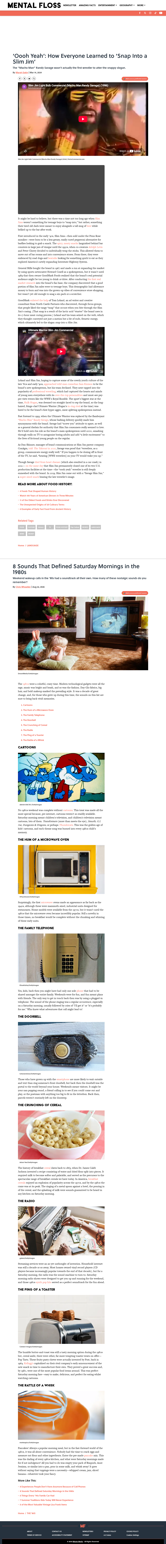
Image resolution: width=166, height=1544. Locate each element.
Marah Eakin (22, 72)
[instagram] (150, 13)
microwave (47, 902)
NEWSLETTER (69, 5)
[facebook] (139, 13)
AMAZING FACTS (87, 5)
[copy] (34, 78)
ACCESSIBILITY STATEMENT (62, 1535)
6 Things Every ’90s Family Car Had (37, 1495)
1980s (26, 684)
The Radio (28, 730)
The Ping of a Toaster (33, 735)
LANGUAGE (95, 527)
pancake (88, 1455)
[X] (145, 13)
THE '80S (31, 1513)
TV (50, 527)
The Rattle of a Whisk (33, 740)
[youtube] (160, 13)
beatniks (52, 258)
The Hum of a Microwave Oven (38, 709)
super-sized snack (29, 477)
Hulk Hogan (30, 402)
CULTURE (31, 527)
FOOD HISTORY (62, 527)
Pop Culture (75, 527)
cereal (47, 1168)
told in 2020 (42, 448)
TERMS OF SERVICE (34, 1535)
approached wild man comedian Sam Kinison (68, 384)
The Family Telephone (33, 714)
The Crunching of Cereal (35, 725)
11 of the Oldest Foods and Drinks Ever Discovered (44, 500)
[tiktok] (155, 13)
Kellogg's (28, 1363)
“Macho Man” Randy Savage (33, 420)
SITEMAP (86, 1535)
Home (21, 545)
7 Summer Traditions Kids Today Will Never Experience (46, 1500)
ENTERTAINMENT (106, 5)
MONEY (31, 534)
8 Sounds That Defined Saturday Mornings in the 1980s (47, 1491)
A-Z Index (107, 1535)
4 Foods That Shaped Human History (38, 491)
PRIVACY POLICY (110, 1531)
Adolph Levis (95, 247)
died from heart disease (47, 462)
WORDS (85, 527)
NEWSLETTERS (88, 1531)
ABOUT (29, 1531)
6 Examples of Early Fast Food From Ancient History (45, 509)
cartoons (68, 810)
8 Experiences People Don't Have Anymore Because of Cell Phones (53, 1486)
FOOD (22, 527)
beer (89, 226)
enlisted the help (39, 300)
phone (80, 991)
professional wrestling (44, 391)
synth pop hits (43, 1282)
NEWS (22, 534)
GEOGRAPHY (126, 5)
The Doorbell (29, 720)
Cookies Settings (133, 1535)
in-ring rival (74, 406)
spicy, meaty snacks (67, 243)
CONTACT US (57, 1531)
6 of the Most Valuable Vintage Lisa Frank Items (43, 1504)
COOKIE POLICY (132, 1531)
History (40, 527)
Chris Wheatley (23, 586)
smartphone (63, 1079)
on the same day (34, 466)
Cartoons (28, 704)
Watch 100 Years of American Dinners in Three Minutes (46, 495)
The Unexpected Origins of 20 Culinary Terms (42, 504)
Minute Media (78, 1541)
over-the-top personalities (69, 395)
